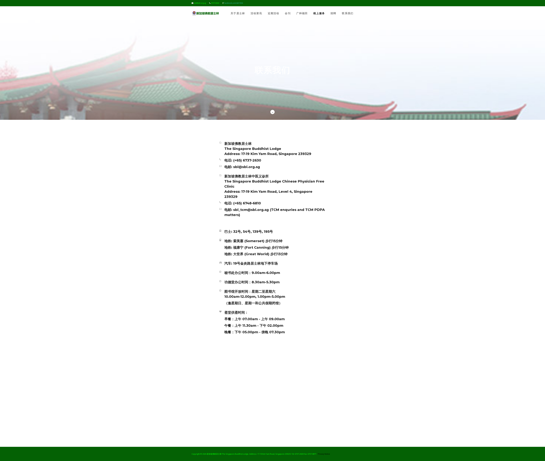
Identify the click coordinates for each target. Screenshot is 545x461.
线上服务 (319, 13)
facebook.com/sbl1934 (233, 3)
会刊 (288, 13)
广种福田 (302, 13)
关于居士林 (238, 13)
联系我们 (347, 13)
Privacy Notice (324, 454)
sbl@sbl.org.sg (200, 3)
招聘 (333, 13)
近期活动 (273, 13)
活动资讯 (256, 13)
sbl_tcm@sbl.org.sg (251, 210)
